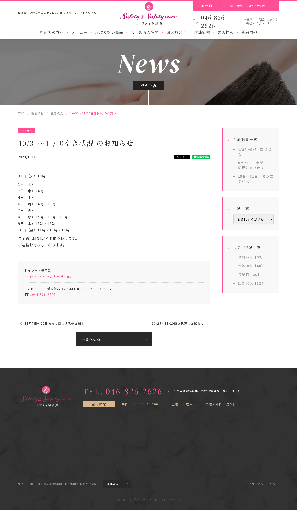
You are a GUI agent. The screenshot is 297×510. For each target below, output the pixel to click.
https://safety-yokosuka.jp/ (48, 276)
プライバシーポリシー (264, 484)
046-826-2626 (43, 294)
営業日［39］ (249, 274)
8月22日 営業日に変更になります (254, 165)
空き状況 (26, 131)
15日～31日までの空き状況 (255, 178)
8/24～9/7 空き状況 (255, 151)
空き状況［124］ (252, 283)
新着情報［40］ (251, 265)
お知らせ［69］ (251, 257)
